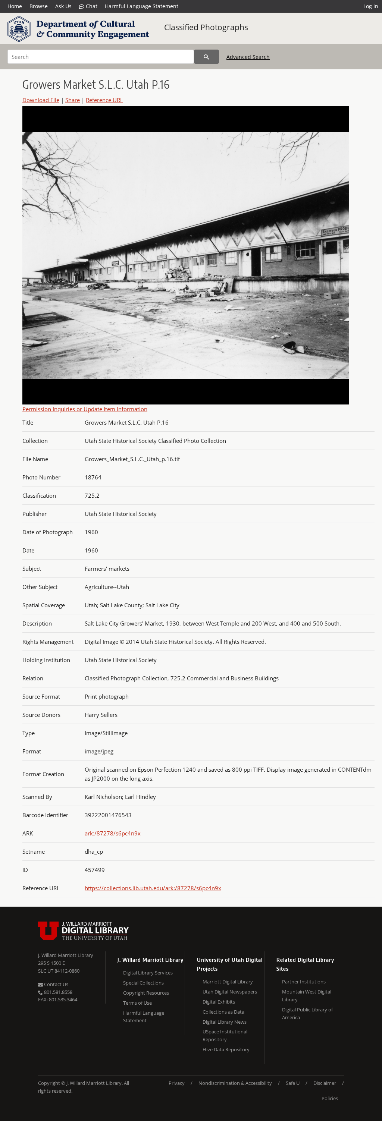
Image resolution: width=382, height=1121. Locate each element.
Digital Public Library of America (307, 1013)
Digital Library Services (148, 972)
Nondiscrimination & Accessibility (235, 1083)
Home (14, 6)
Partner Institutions (304, 981)
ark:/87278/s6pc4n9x (113, 833)
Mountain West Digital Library (306, 995)
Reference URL (104, 100)
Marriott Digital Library (228, 981)
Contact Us (55, 984)
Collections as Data (223, 1011)
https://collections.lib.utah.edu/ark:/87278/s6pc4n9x (153, 888)
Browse (38, 6)
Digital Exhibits (219, 1001)
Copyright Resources (146, 992)
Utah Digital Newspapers (230, 991)
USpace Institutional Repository (225, 1035)
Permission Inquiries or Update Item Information (84, 409)
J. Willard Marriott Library (65, 955)
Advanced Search (248, 56)
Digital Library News (225, 1021)
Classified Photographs (206, 27)
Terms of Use (137, 1002)
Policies (330, 1098)
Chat (90, 6)
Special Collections (143, 982)
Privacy (177, 1083)
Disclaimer (324, 1083)
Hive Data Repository (226, 1049)
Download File (40, 100)
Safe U (293, 1083)
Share (72, 100)
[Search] (206, 57)
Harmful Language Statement (141, 6)
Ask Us (63, 6)
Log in (370, 6)
